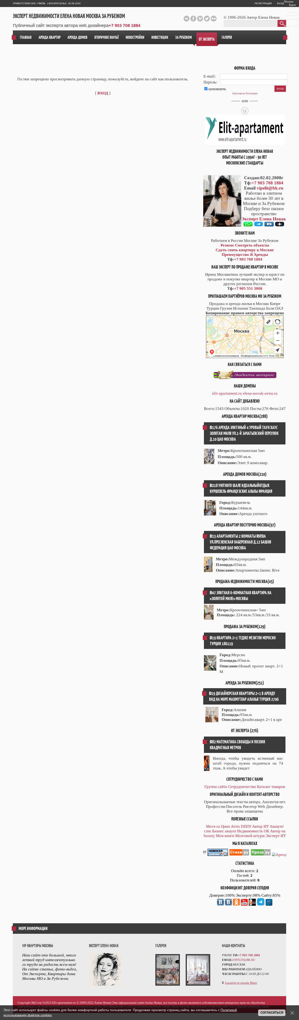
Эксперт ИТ (276, 836)
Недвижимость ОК (253, 831)
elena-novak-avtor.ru (260, 393)
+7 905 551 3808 (248, 288)
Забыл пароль (238, 93)
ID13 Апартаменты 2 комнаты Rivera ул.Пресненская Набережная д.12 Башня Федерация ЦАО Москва (240, 542)
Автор (257, 826)
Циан (225, 826)
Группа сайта (215, 786)
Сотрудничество (242, 786)
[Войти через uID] (245, 111)
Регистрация (263, 3)
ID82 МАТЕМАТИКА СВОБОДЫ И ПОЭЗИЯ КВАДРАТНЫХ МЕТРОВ (237, 745)
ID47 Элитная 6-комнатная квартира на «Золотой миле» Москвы (240, 595)
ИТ (266, 826)
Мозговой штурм (250, 836)
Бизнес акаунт (224, 831)
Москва (288, 1)
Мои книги (225, 836)
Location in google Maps (241, 982)
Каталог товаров (271, 786)
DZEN (246, 826)
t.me (207, 831)
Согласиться (271, 1012)
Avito (235, 826)
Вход (280, 3)
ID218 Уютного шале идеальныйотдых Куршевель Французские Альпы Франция (241, 488)
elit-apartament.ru (227, 393)
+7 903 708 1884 (124, 25)
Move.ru (213, 826)
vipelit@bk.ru (270, 188)
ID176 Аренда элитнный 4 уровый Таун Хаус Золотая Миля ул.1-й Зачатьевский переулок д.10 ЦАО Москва (244, 433)
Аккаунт (277, 826)
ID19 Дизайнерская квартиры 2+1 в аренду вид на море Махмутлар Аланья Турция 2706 (244, 696)
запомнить (217, 89)
